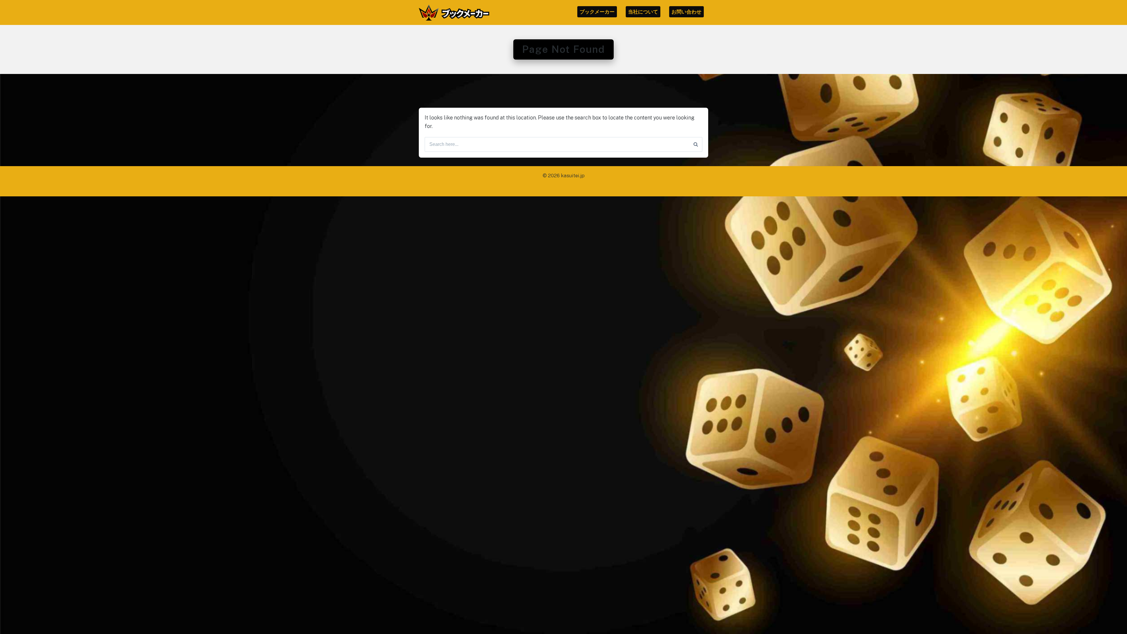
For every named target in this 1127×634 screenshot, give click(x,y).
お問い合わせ (686, 12)
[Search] (695, 144)
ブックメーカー (597, 12)
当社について (643, 12)
